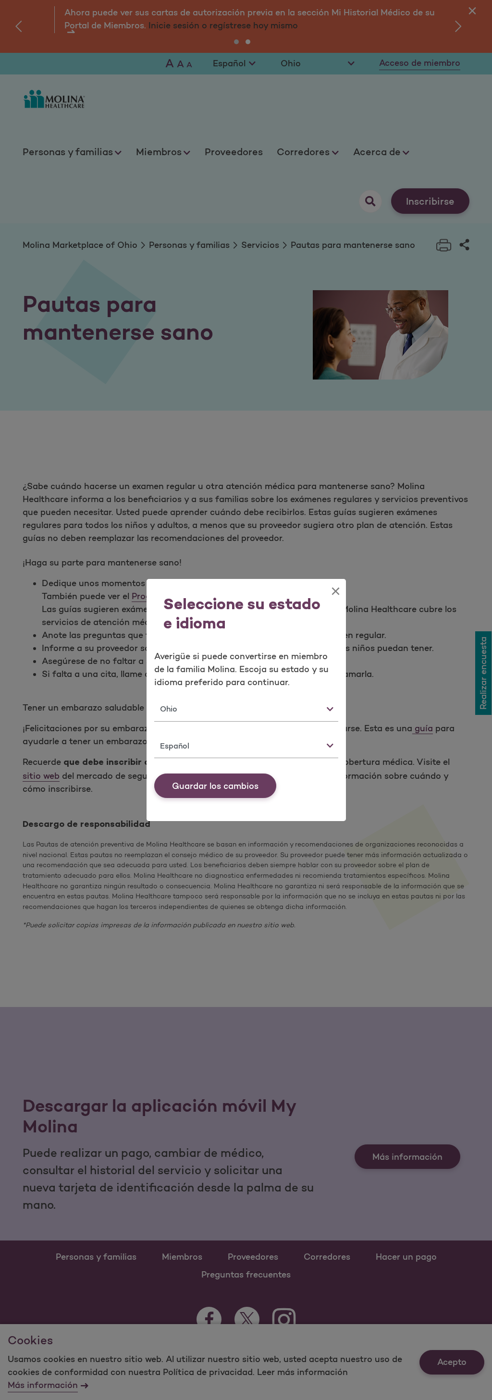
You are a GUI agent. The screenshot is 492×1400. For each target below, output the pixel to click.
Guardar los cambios (215, 786)
